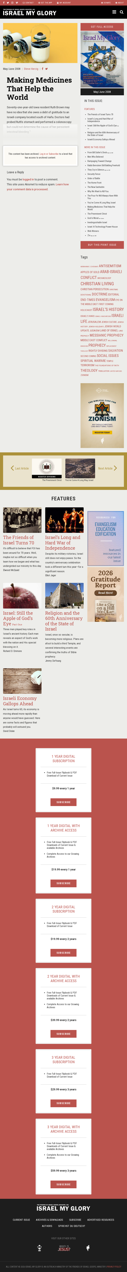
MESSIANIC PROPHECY (106, 335)
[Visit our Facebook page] (3, 3)
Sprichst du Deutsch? (71, 1226)
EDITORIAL (113, 294)
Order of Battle (94, 178)
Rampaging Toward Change (100, 161)
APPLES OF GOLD (90, 272)
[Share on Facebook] (42, 68)
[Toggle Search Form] (122, 12)
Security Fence (94, 174)
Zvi (92, 235)
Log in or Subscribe (49, 153)
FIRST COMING (106, 304)
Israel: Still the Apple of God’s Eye (18, 618)
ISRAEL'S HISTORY (108, 309)
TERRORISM (87, 365)
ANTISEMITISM (110, 266)
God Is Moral (96, 218)
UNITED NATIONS (116, 371)
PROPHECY (97, 345)
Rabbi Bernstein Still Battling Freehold (104, 165)
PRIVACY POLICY (114, 1267)
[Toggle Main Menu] (114, 12)
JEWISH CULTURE (109, 322)
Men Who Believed (95, 157)
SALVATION (115, 350)
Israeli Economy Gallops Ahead (101, 139)
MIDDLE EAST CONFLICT (94, 340)
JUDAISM (94, 330)
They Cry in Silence (99, 169)
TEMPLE (109, 361)
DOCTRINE (99, 294)
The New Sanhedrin (96, 187)
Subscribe (63, 802)
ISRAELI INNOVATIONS (103, 316)
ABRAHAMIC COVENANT (89, 267)
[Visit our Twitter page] (8, 3)
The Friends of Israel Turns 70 (100, 114)
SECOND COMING (88, 356)
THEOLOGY (89, 370)
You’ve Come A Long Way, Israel (102, 202)
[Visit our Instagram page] (12, 3)
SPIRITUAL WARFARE (93, 361)
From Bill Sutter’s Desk (100, 152)
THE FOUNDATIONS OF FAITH (107, 365)
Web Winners (93, 231)
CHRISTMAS (113, 290)
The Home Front (94, 182)
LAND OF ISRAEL (109, 330)
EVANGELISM (105, 300)
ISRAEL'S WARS (88, 316)
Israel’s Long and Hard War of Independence (62, 542)
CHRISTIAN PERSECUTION (95, 289)
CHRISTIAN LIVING (97, 283)
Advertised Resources (100, 1219)
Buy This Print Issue (102, 244)
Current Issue (21, 1219)
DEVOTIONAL (86, 295)
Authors (47, 1226)
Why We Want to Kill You (98, 191)
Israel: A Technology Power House (103, 226)
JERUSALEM (94, 321)
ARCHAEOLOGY (104, 278)
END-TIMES (88, 300)
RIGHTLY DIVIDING (98, 350)
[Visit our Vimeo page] (17, 3)
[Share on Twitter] (46, 68)
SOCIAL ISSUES (108, 356)
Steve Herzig (31, 68)
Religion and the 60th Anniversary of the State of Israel (64, 621)
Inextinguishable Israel (97, 222)
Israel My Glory (29, 12)
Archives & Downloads (49, 1219)
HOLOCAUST (86, 310)
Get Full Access (102, 26)
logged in (28, 179)
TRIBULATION (103, 371)
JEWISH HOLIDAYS (96, 326)
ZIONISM (84, 375)
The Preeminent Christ (97, 214)
